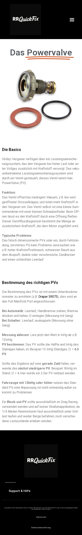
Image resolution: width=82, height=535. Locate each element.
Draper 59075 (48, 297)
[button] (72, 19)
